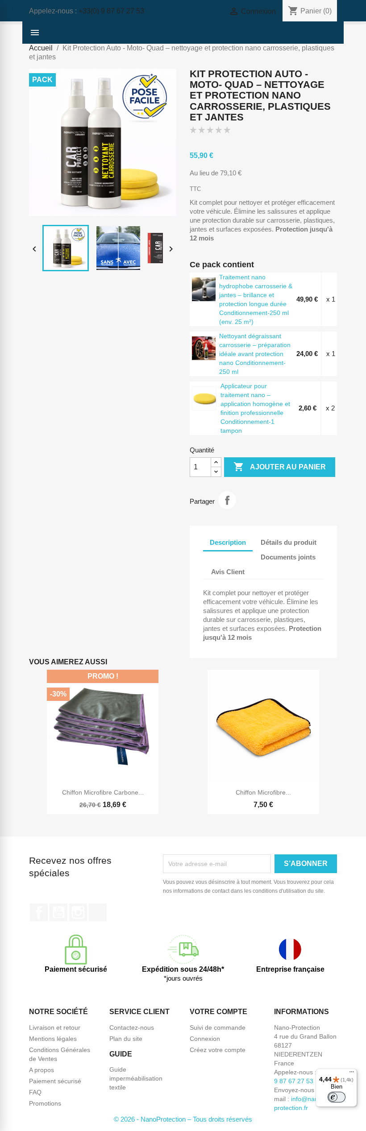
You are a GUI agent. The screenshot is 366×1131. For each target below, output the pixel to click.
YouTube (58, 912)
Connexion (205, 1038)
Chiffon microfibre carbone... (103, 792)
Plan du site (125, 1038)
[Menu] (351, 1074)
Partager (227, 500)
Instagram (78, 912)
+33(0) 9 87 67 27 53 (111, 11)
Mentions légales (53, 1038)
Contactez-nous (131, 1027)
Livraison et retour (54, 1027)
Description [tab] (228, 542)
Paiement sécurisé (55, 1081)
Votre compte (218, 1011)
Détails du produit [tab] (288, 542)
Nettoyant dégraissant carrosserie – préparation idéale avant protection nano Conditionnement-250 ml (255, 353)
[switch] (336, 1097)
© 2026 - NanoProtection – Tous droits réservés (183, 1119)
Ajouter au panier (279, 466)
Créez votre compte (217, 1049)
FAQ (35, 1092)
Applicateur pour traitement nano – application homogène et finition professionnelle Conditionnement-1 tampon (255, 408)
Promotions (45, 1103)
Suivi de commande (217, 1027)
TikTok (98, 912)
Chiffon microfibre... (263, 792)
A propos (41, 1069)
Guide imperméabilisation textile (135, 1078)
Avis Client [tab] (228, 572)
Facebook (39, 912)
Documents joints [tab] (288, 557)
